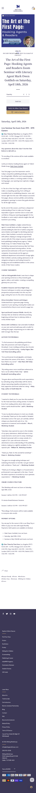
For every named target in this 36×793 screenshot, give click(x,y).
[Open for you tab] (31, 787)
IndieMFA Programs (7, 661)
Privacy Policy (6, 727)
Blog (3, 709)
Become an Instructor (8, 720)
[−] (24, 94)
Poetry (4, 647)
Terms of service (7, 730)
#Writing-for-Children (24, 579)
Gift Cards (5, 672)
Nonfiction (5, 644)
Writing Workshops (12, 742)
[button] (33, 8)
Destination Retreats (8, 665)
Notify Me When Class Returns (18, 108)
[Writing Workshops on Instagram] (11, 614)
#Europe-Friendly (6, 576)
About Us (4, 695)
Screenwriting (6, 654)
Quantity (9, 94)
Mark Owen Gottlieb (16, 166)
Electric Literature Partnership (10, 706)
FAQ (3, 716)
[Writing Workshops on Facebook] (3, 614)
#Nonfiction (21, 576)
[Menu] (3, 8)
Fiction (4, 640)
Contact (4, 713)
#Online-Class (5, 579)
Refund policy (6, 723)
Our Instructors (6, 702)
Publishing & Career (7, 658)
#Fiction (14, 576)
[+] (29, 94)
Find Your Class (6, 637)
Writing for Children (7, 651)
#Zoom (3, 581)
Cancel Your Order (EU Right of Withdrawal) (10, 735)
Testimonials (6, 699)
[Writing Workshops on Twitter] (7, 614)
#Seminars (14, 579)
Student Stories (6, 668)
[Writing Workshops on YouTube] (14, 614)
